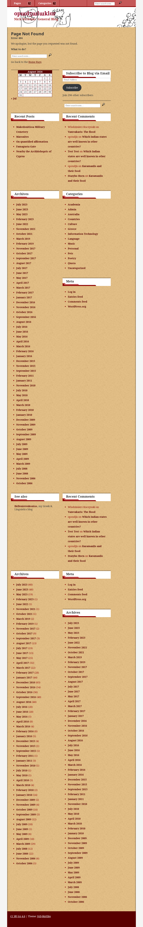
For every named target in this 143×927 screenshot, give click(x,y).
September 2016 (26, 317)
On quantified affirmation (32, 141)
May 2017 (22, 277)
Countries (74, 219)
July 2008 (21, 468)
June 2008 (22, 473)
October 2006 (24, 483)
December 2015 (25, 361)
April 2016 (22, 341)
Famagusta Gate (26, 146)
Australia (73, 214)
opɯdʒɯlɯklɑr (35, 13)
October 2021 (24, 233)
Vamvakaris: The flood (81, 131)
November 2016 (25, 307)
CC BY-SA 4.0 (17, 916)
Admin (72, 209)
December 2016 (25, 302)
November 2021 (25, 229)
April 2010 (22, 400)
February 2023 (25, 219)
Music (71, 243)
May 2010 (22, 395)
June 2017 (22, 273)
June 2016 (22, 331)
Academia (74, 204)
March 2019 (23, 238)
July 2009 (21, 444)
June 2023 (22, 209)
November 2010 (25, 385)
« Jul (14, 98)
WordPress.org (77, 306)
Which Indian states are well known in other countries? (87, 141)
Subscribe (72, 87)
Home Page (34, 62)
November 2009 (25, 424)
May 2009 (22, 454)
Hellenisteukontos (25, 506)
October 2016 (24, 312)
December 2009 (25, 419)
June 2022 (22, 224)
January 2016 (24, 356)
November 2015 (25, 366)
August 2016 (23, 321)
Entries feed (75, 296)
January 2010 (24, 414)
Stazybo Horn (76, 175)
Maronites (22, 136)
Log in (72, 291)
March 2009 (23, 463)
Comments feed (77, 301)
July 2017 (21, 268)
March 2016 (23, 346)
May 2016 (22, 336)
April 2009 (22, 458)
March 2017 (23, 287)
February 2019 (25, 243)
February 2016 (25, 351)
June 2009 (22, 449)
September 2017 (26, 258)
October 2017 (24, 253)
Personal (73, 248)
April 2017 (22, 282)
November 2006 (25, 478)
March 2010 (23, 405)
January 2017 (24, 297)
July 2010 (21, 390)
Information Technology (83, 233)
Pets (70, 253)
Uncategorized (76, 268)
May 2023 (22, 214)
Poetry (72, 258)
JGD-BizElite (44, 916)
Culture (72, 224)
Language (74, 238)
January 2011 (24, 380)
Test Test (73, 151)
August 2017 (23, 263)
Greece (72, 229)
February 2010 (25, 410)
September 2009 (26, 434)
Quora (72, 263)
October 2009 (24, 429)
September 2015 (26, 370)
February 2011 (25, 375)
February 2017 (25, 292)
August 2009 (23, 439)
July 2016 (21, 326)
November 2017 (25, 248)
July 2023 (21, 204)
